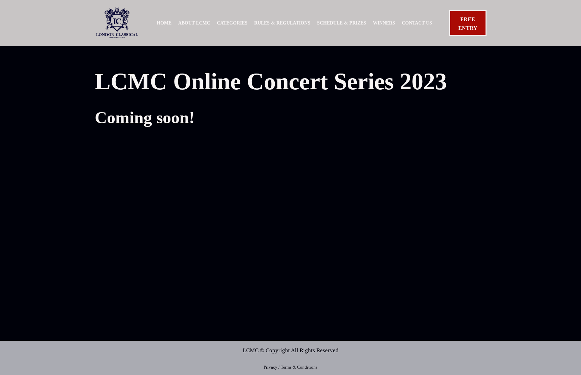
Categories (232, 23)
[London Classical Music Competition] (117, 23)
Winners (384, 23)
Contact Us (417, 23)
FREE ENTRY (467, 23)
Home (164, 23)
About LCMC (194, 23)
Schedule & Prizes (341, 23)
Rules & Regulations (282, 23)
